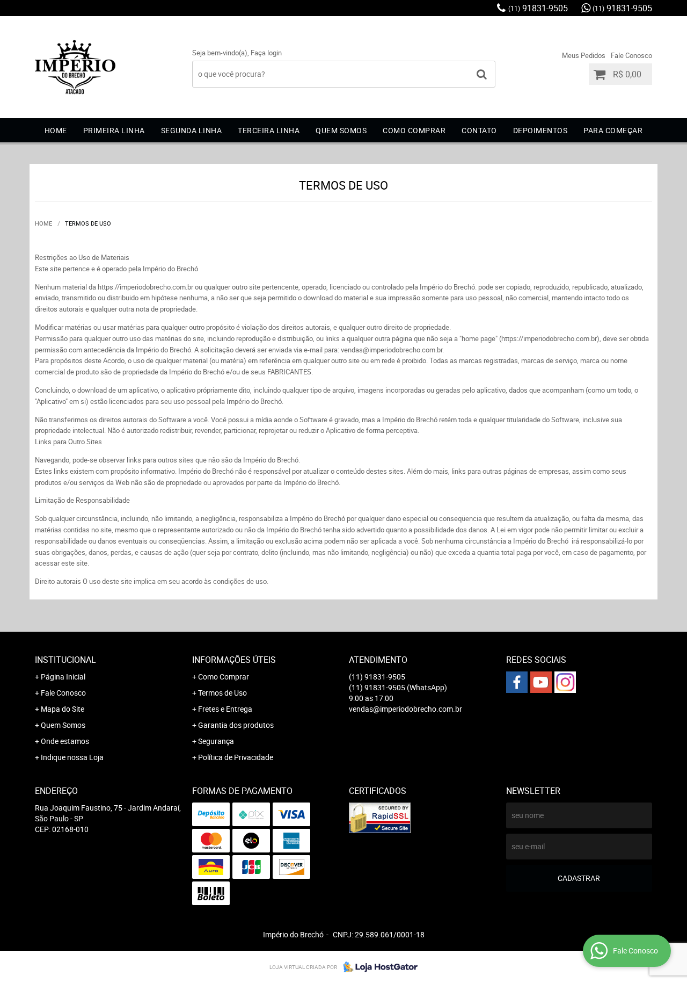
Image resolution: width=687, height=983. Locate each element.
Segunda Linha (191, 130)
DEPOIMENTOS (540, 130)
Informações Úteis (234, 660)
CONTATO (479, 130)
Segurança (216, 741)
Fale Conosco (631, 55)
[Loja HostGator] (377, 967)
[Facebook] (517, 682)
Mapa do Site (62, 709)
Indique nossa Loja (72, 757)
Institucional (65, 660)
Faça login (266, 52)
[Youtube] (541, 682)
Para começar (612, 130)
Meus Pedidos (583, 55)
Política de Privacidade (235, 757)
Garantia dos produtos (236, 725)
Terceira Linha (268, 130)
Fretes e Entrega (225, 709)
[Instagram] (565, 682)
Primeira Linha (114, 130)
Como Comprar (223, 676)
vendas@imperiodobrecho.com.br (405, 709)
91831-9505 (538, 8)
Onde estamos (65, 741)
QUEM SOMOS (341, 130)
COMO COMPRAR (414, 130)
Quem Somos (63, 725)
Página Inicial (63, 676)
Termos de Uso (222, 693)
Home (56, 130)
